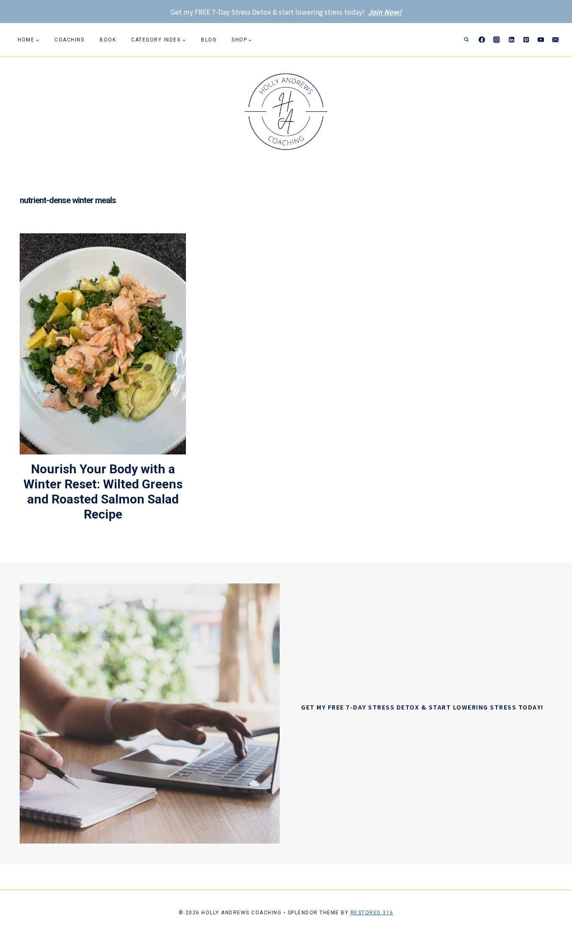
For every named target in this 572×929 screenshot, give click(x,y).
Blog (208, 40)
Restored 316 (372, 913)
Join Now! (385, 12)
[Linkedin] (511, 40)
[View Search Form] (466, 40)
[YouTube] (540, 40)
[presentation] (103, 343)
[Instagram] (496, 40)
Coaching (69, 40)
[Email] (555, 40)
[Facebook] (482, 40)
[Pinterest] (526, 40)
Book (108, 40)
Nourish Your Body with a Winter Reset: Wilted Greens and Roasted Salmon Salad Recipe (103, 491)
